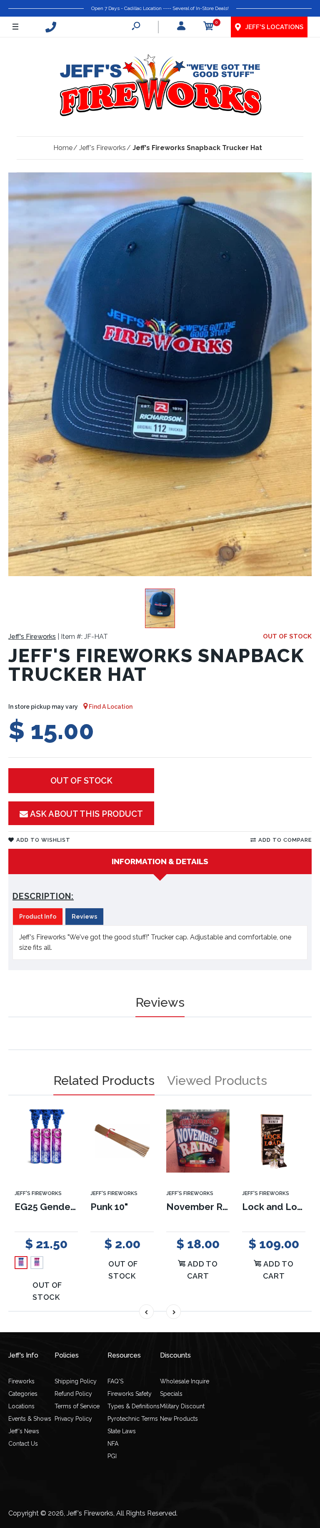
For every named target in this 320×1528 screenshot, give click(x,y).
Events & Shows (29, 1418)
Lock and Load (275, 1206)
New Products (179, 1418)
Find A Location (110, 706)
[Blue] (21, 1262)
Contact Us (23, 1443)
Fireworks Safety (130, 1393)
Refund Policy (73, 1393)
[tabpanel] (160, 942)
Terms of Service (77, 1406)
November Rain (200, 1206)
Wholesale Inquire (184, 1381)
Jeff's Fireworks (32, 637)
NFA (113, 1443)
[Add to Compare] (66, 1127)
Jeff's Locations (274, 27)
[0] (208, 27)
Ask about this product (86, 814)
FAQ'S (115, 1381)
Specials (171, 1393)
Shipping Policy (76, 1381)
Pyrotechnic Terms (133, 1418)
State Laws (122, 1431)
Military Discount (182, 1406)
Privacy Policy (73, 1418)
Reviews (160, 1002)
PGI (112, 1456)
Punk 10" (109, 1206)
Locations (21, 1406)
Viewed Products (217, 1080)
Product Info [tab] (37, 916)
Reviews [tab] (84, 916)
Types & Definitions (134, 1406)
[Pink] (36, 1262)
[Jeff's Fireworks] (160, 87)
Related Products (104, 1080)
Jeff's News (23, 1431)
